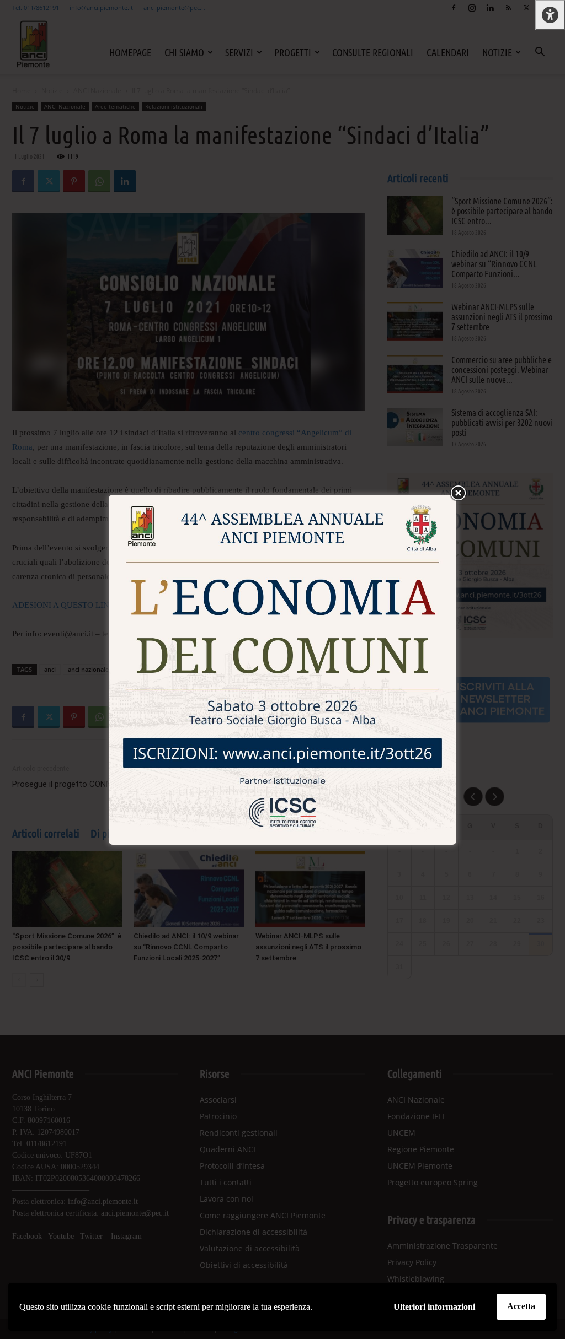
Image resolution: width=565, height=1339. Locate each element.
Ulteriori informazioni (434, 1306)
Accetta (521, 1306)
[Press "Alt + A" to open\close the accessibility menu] (550, 15)
